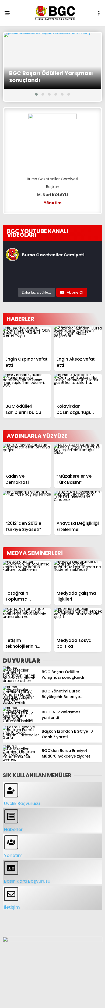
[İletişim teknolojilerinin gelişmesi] (27, 621)
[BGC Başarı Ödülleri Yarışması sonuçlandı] (52, 61)
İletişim (12, 907)
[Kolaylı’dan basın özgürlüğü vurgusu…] (78, 387)
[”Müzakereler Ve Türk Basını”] (78, 457)
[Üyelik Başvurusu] (11, 790)
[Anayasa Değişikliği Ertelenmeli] (78, 504)
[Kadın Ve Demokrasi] (27, 457)
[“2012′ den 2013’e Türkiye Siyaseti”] (27, 504)
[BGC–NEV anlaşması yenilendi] (21, 721)
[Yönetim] (11, 842)
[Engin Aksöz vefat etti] (78, 340)
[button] (36, 94)
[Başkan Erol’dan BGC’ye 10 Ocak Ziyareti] (21, 737)
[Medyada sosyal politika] (78, 621)
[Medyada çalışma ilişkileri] (78, 574)
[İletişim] (11, 894)
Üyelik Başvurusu (22, 803)
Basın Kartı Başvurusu (27, 881)
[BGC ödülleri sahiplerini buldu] (27, 387)
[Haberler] (11, 816)
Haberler (13, 829)
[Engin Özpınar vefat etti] (27, 340)
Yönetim (13, 855)
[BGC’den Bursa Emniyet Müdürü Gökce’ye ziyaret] (21, 759)
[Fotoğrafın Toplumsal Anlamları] (27, 574)
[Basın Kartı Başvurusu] (11, 868)
